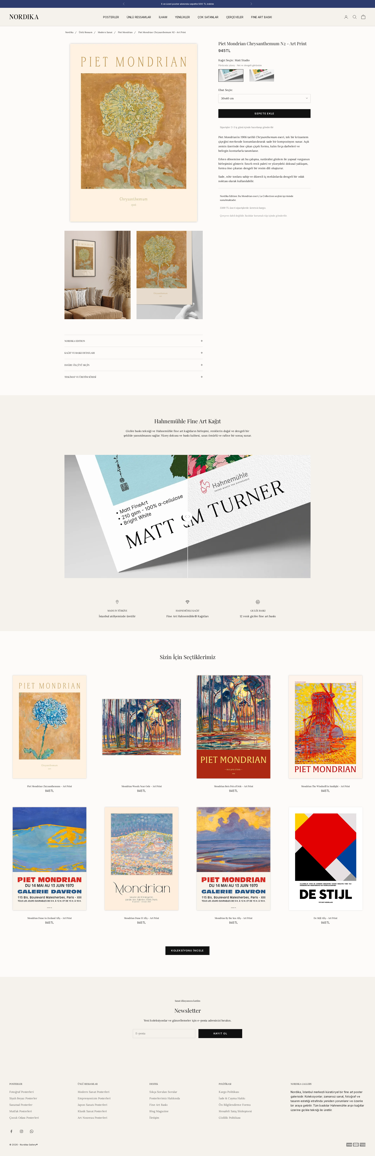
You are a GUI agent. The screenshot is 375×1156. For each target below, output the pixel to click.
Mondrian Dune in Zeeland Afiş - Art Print (49, 918)
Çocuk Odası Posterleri (24, 1117)
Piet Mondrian (125, 32)
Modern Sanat (105, 32)
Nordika (69, 32)
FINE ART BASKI (261, 17)
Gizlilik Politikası (229, 1117)
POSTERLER (111, 17)
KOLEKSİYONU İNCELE (187, 950)
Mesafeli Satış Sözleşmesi (235, 1111)
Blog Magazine (159, 1111)
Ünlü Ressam (85, 32)
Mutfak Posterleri (20, 1111)
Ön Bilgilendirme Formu (235, 1105)
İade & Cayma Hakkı (232, 1098)
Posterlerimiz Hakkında (164, 1098)
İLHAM (163, 17)
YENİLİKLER (182, 17)
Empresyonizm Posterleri (94, 1098)
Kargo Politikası (229, 1092)
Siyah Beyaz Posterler (23, 1098)
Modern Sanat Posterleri (93, 1092)
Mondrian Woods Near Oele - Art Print (141, 786)
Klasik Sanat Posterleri (92, 1111)
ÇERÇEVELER (234, 17)
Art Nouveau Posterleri (92, 1117)
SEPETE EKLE (264, 113)
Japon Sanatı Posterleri (92, 1105)
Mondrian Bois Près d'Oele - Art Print (233, 786)
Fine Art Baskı (158, 1105)
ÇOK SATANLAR (208, 17)
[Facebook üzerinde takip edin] (11, 1131)
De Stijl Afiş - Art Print (325, 918)
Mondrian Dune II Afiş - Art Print (141, 918)
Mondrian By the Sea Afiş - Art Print (233, 918)
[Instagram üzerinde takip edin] (21, 1131)
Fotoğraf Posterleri (21, 1092)
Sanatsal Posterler (21, 1105)
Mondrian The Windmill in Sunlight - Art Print (325, 786)
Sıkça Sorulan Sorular (163, 1092)
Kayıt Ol (220, 1033)
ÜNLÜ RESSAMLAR (139, 17)
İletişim (154, 1117)
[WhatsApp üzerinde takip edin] (32, 1131)
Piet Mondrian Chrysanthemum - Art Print (49, 786)
